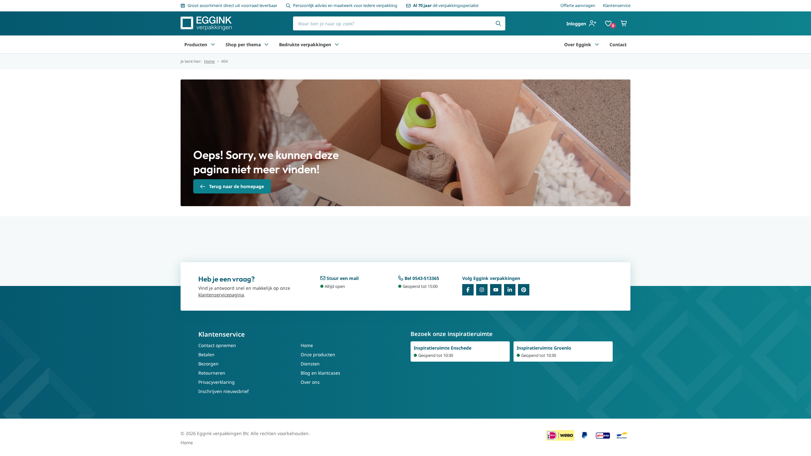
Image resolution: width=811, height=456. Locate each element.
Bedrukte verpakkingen (305, 44)
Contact (618, 44)
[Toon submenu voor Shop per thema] (266, 44)
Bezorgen (208, 364)
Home (209, 61)
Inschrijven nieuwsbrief (223, 391)
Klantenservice (616, 5)
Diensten (310, 364)
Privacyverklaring (216, 382)
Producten (195, 44)
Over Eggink (577, 44)
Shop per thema (243, 44)
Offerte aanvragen (577, 5)
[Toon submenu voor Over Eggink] (597, 44)
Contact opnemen (217, 345)
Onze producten (318, 355)
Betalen (206, 355)
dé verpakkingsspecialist (446, 5)
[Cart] (624, 23)
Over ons (310, 382)
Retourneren (211, 373)
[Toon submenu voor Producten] (213, 44)
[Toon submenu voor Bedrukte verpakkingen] (337, 44)
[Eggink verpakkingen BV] (206, 23)
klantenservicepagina (221, 295)
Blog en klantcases (320, 373)
